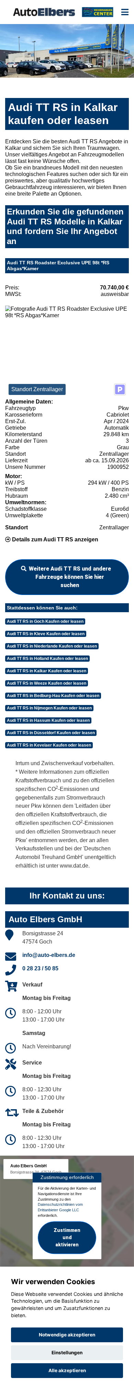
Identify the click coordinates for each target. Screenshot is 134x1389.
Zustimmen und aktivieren (67, 1237)
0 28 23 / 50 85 (40, 968)
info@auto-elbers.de (48, 955)
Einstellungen (67, 1352)
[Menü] (125, 12)
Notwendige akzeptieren (67, 1334)
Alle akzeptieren (67, 1370)
